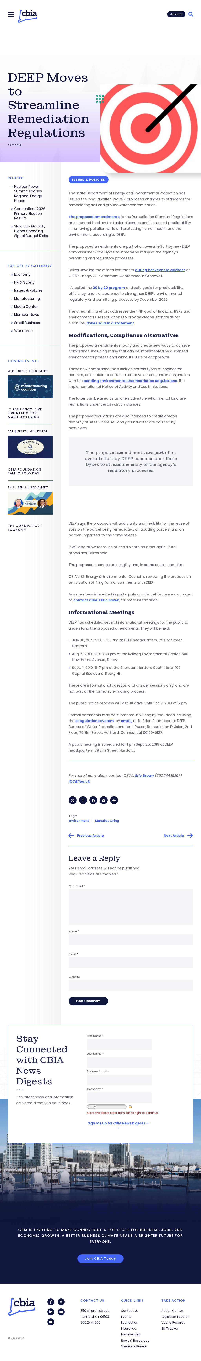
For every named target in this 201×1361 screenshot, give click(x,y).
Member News (26, 314)
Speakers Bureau (134, 1346)
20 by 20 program (109, 287)
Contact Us (129, 1310)
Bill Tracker (170, 1328)
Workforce (23, 330)
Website (74, 977)
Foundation (129, 1322)
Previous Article (90, 835)
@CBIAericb (79, 781)
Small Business (27, 322)
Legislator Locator (175, 1316)
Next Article (174, 835)
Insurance (128, 1328)
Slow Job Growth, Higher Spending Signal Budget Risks (31, 231)
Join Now (176, 14)
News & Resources (135, 1340)
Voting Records (173, 1322)
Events (126, 1316)
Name (74, 931)
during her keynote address (160, 269)
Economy (22, 274)
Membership (131, 1334)
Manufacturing (107, 820)
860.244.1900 (90, 1322)
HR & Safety (24, 282)
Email (73, 954)
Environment (79, 820)
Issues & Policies (28, 290)
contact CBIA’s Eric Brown (96, 600)
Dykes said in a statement (110, 323)
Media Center (26, 306)
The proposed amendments (94, 216)
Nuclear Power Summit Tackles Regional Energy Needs (28, 193)
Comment (77, 886)
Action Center (172, 1310)
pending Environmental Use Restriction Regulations (130, 380)
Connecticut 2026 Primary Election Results (29, 213)
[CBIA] (27, 16)
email (126, 720)
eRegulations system (94, 720)
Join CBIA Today (100, 1258)
